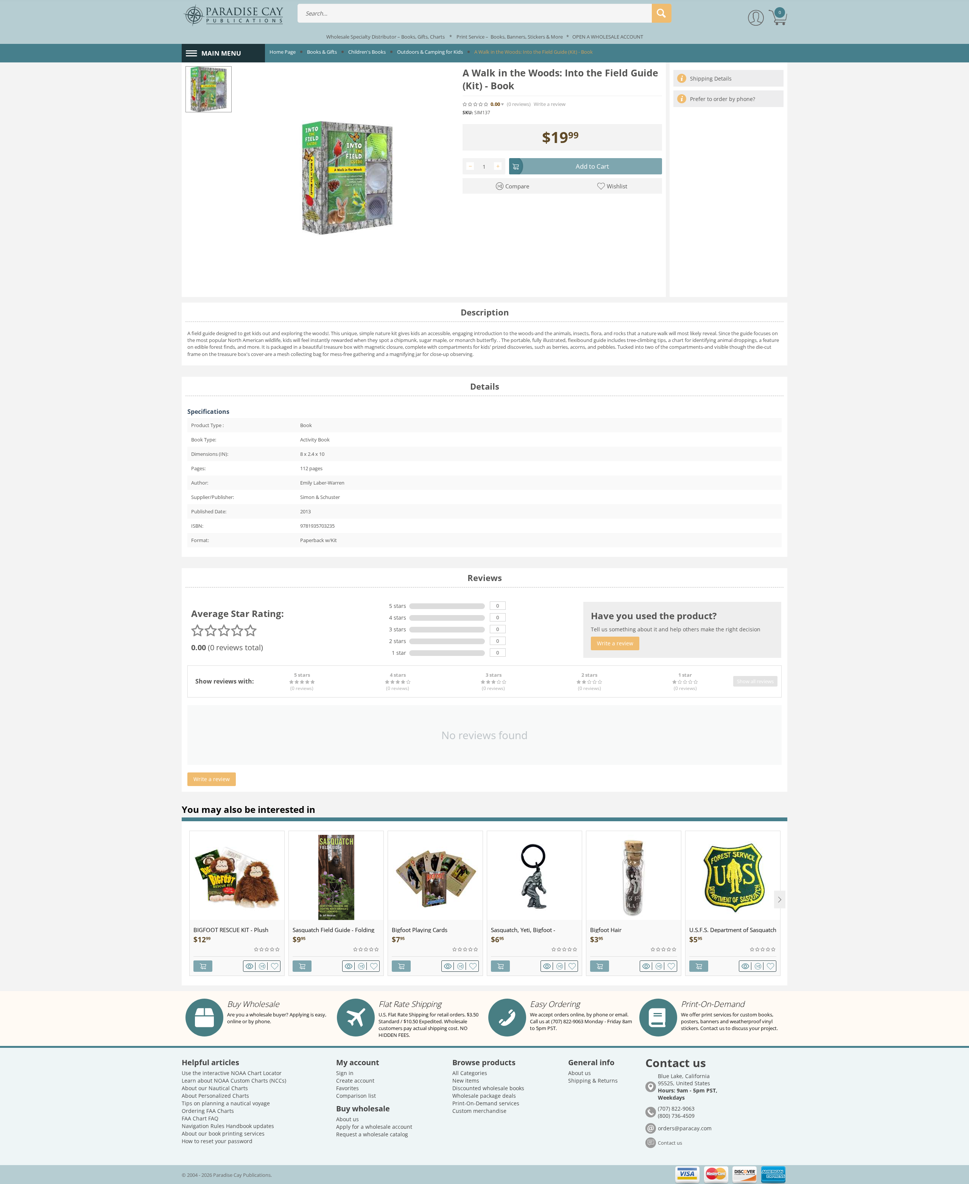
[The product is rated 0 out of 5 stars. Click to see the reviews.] (476, 104)
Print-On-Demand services (485, 1103)
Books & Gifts (322, 51)
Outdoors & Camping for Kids (430, 51)
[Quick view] (250, 966)
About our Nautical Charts (215, 1088)
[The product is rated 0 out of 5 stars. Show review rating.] (267, 949)
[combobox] (484, 13)
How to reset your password (217, 1141)
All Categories (469, 1073)
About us (347, 1119)
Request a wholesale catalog (372, 1134)
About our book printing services (223, 1133)
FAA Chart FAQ (200, 1118)
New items (465, 1080)
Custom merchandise (479, 1110)
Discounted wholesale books (488, 1088)
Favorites (347, 1088)
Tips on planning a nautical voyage (226, 1103)
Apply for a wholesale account (374, 1126)
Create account (355, 1080)
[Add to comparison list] (263, 966)
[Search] (661, 13)
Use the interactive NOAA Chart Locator (232, 1073)
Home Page (283, 51)
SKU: (468, 112)
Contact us (670, 1142)
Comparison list (356, 1095)
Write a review (550, 104)
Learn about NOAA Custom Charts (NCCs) (234, 1080)
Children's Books (367, 51)
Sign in (345, 1073)
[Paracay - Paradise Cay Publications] (233, 14)
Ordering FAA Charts (208, 1110)
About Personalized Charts (215, 1095)
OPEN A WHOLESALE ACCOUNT (607, 36)
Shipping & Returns (593, 1080)
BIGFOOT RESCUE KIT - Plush (230, 930)
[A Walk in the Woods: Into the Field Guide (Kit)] (347, 177)
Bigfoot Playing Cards (419, 930)
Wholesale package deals (484, 1095)
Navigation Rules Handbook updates (228, 1126)
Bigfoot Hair (606, 930)
